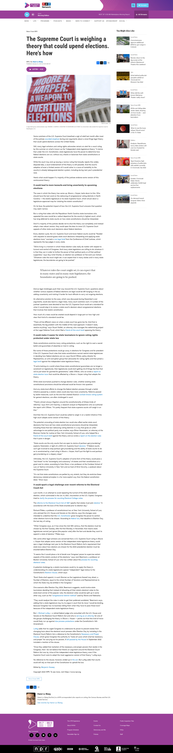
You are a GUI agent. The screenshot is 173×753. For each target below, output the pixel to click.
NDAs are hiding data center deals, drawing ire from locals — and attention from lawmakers (138, 112)
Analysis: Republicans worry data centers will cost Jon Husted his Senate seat (138, 146)
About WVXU (71, 725)
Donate (143, 5)
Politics (133, 140)
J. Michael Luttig (43, 613)
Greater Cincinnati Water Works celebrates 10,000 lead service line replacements (138, 182)
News (26, 21)
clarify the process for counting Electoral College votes (61, 498)
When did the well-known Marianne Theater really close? (138, 95)
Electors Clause (51, 572)
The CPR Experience (73, 721)
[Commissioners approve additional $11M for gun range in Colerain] (123, 41)
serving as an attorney (85, 615)
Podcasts (58, 21)
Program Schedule (73, 730)
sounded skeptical (52, 139)
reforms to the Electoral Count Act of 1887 (53, 503)
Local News (134, 37)
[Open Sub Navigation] (30, 21)
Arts (132, 72)
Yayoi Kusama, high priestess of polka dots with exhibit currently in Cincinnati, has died (138, 164)
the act (75, 659)
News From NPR (31, 31)
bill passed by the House (76, 639)
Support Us (99, 21)
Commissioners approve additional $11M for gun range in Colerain (138, 43)
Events (96, 721)
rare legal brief (59, 239)
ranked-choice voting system (91, 394)
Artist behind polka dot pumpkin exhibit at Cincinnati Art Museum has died (139, 78)
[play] (27, 14)
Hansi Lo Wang (38, 62)
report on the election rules (90, 435)
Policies (96, 734)
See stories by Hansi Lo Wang (49, 702)
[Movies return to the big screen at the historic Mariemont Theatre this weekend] (123, 58)
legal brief (37, 361)
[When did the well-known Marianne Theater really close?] (123, 93)
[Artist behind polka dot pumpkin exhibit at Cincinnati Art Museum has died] (123, 76)
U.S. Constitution (64, 515)
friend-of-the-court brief (75, 330)
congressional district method (64, 595)
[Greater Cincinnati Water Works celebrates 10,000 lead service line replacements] (123, 179)
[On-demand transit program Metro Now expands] (123, 199)
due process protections (64, 621)
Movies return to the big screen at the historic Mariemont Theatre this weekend (138, 61)
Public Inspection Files (127, 721)
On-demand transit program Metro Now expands (138, 200)
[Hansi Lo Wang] (30, 699)
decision (82, 446)
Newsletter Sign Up (73, 734)
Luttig (35, 628)
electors (97, 503)
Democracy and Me (100, 730)
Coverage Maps (125, 725)
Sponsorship (111, 21)
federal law (75, 518)
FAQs (121, 730)
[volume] (33, 14)
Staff (121, 734)
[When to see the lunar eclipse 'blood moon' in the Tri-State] (123, 128)
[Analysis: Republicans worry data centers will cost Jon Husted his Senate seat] (123, 144)
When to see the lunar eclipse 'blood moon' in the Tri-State (138, 130)
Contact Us (97, 725)
